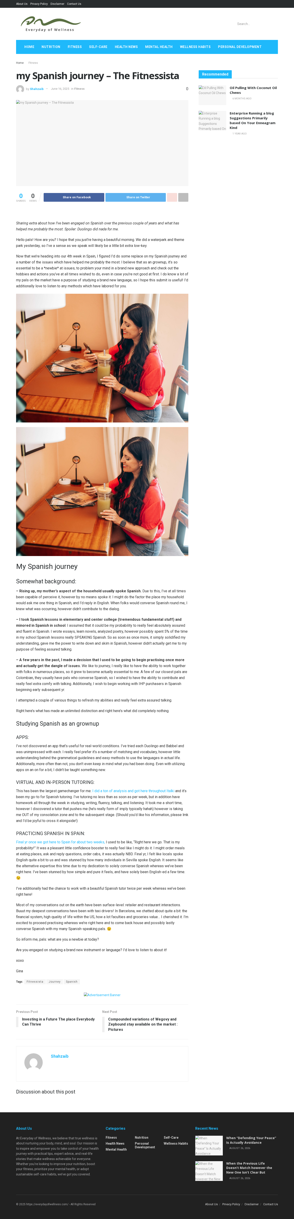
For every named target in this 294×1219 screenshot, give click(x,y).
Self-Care (98, 47)
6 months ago (242, 98)
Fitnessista (35, 981)
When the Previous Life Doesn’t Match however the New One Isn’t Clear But (249, 1167)
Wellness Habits (195, 47)
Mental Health (159, 47)
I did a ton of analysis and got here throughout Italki (133, 791)
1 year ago (239, 133)
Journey (55, 981)
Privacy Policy (39, 4)
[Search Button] (273, 23)
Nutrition (51, 47)
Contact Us (74, 4)
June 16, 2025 (60, 88)
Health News (126, 47)
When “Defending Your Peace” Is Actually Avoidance (251, 1140)
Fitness (75, 47)
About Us (22, 4)
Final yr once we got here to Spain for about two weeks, (60, 842)
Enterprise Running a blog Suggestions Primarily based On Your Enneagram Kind (252, 120)
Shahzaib (37, 88)
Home (29, 47)
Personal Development (240, 47)
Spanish (72, 981)
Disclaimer (57, 4)
